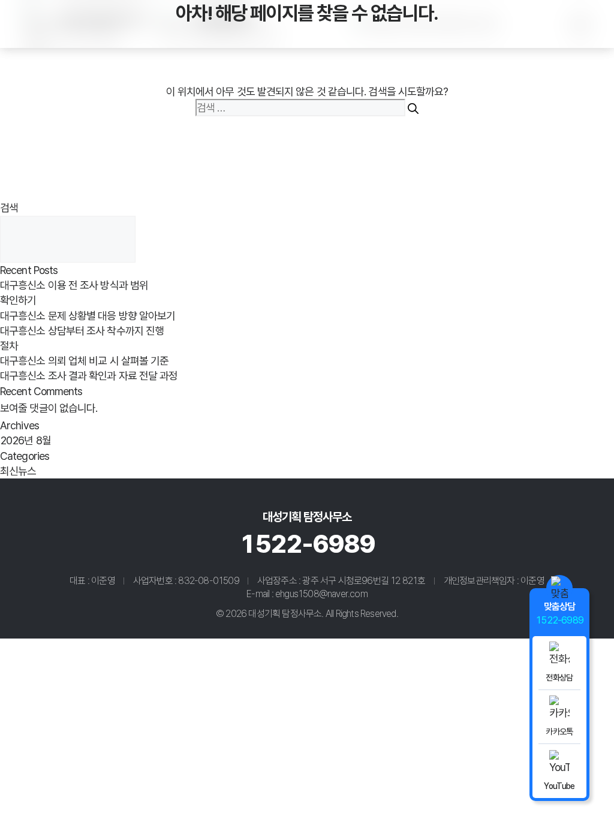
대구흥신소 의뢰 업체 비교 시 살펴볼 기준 (84, 360)
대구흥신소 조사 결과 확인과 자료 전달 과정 (88, 375)
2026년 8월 (25, 440)
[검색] (413, 107)
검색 (9, 207)
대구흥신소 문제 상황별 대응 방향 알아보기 (87, 315)
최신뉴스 (18, 471)
